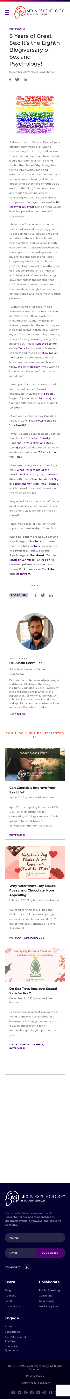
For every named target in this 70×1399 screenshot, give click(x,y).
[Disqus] (35, 1130)
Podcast (10, 1295)
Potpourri (17, 28)
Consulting (45, 1295)
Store (8, 1326)
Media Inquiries (49, 1306)
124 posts (44, 398)
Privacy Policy (35, 1375)
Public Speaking (49, 1290)
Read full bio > (18, 713)
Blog (8, 1290)
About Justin (13, 1306)
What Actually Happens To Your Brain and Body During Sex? (31, 443)
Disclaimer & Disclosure (35, 1382)
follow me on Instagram (24, 366)
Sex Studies (12, 1331)
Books (9, 1300)
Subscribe (50, 1252)
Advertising (46, 1300)
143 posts (47, 393)
